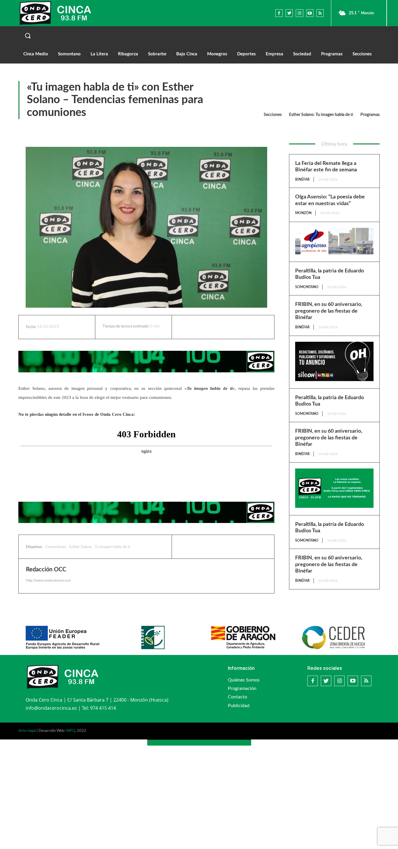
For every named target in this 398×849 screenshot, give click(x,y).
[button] (198, 35)
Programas (370, 115)
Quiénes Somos (244, 680)
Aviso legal (27, 731)
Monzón (303, 213)
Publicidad (238, 705)
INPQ (70, 731)
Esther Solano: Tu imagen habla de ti (321, 115)
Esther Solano (80, 547)
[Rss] (320, 13)
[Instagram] (299, 13)
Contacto (237, 697)
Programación (242, 688)
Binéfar (302, 179)
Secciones (273, 115)
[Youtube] (310, 13)
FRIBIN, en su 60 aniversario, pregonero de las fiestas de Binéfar (328, 311)
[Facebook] (279, 13)
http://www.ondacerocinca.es (48, 580)
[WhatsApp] (230, 327)
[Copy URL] (243, 327)
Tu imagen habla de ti (112, 547)
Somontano (306, 287)
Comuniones (55, 547)
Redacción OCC (46, 570)
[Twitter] (289, 13)
